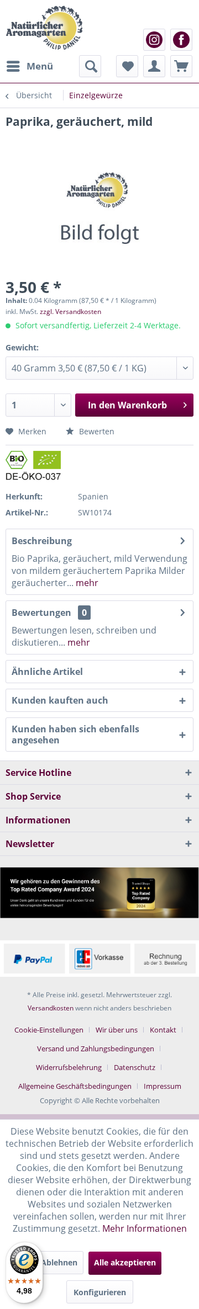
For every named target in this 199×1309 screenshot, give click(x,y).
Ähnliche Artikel (47, 672)
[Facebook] (181, 40)
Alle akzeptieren (125, 1262)
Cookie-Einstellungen (48, 1030)
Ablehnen (59, 1262)
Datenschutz (134, 1067)
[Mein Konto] (154, 66)
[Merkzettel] (127, 66)
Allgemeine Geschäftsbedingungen (75, 1086)
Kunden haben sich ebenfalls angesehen (75, 734)
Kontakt (163, 1030)
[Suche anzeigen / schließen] (90, 66)
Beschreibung (42, 541)
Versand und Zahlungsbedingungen (95, 1048)
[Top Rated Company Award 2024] (99, 892)
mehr (86, 583)
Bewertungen (41, 612)
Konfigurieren (100, 1292)
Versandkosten (51, 1008)
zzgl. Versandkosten (70, 311)
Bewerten (95, 431)
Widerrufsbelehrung (69, 1067)
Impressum (162, 1086)
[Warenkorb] (181, 66)
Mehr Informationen (144, 1228)
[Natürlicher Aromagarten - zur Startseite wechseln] (44, 28)
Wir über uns (117, 1030)
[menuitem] (29, 66)
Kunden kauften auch (60, 700)
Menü (40, 66)
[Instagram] (154, 40)
